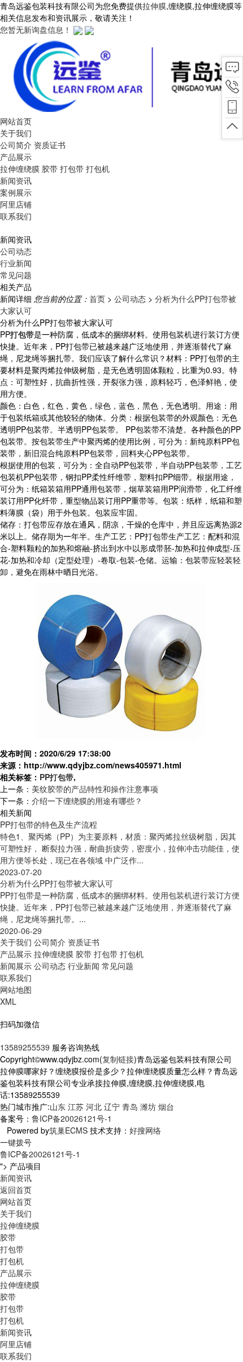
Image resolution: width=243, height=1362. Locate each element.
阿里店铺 (16, 1344)
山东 (58, 1106)
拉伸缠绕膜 (20, 168)
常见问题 (16, 274)
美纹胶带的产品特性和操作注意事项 (95, 788)
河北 (94, 1106)
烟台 (166, 1106)
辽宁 (112, 1106)
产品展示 (16, 953)
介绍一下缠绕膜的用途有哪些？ (87, 800)
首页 (97, 298)
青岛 (130, 1106)
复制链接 (118, 1059)
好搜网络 (145, 1130)
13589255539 (25, 1047)
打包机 (98, 168)
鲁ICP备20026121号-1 (72, 1118)
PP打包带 (56, 776)
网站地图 (16, 989)
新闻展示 (16, 965)
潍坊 (148, 1106)
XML (8, 1001)
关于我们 (16, 942)
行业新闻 (16, 263)
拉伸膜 (154, 5)
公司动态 (16, 251)
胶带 (50, 168)
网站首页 (16, 1201)
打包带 (72, 168)
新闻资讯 (16, 1332)
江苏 (76, 1106)
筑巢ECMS (68, 1130)
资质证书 (50, 144)
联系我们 (16, 977)
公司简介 (16, 144)
